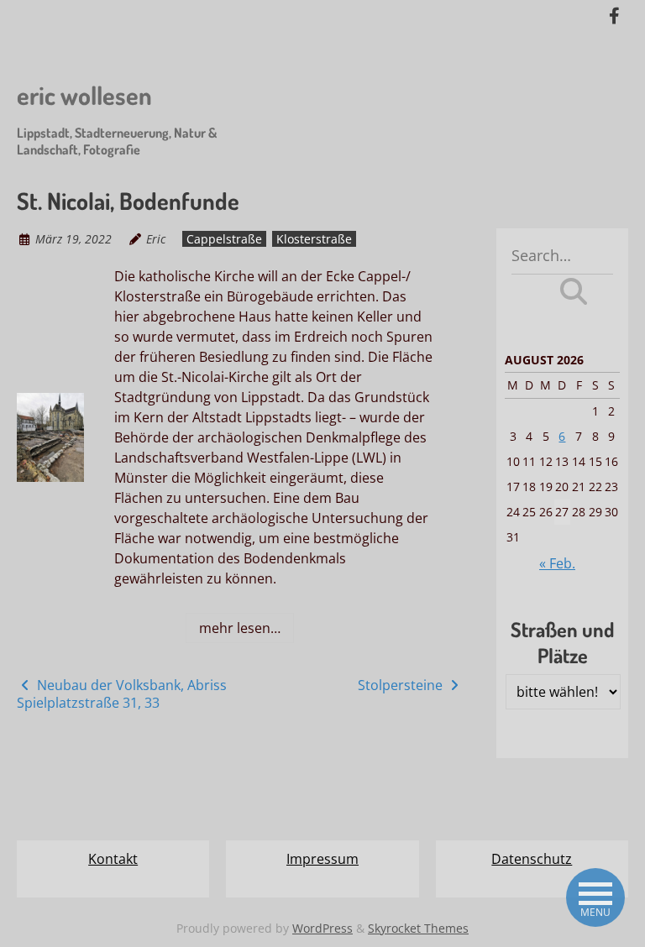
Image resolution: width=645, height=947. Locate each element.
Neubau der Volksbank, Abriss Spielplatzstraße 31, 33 (122, 694)
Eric (155, 239)
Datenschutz (531, 859)
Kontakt (113, 859)
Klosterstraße (314, 239)
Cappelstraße (224, 239)
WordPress (322, 928)
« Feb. (557, 563)
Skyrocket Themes (418, 928)
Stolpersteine (402, 685)
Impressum (322, 859)
